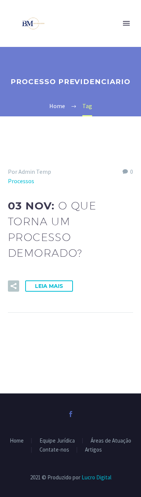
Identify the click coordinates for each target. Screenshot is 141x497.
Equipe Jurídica (57, 441)
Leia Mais (49, 286)
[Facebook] (71, 414)
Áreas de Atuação (111, 441)
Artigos (93, 450)
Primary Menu (126, 23)
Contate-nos (54, 450)
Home (17, 441)
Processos (21, 181)
